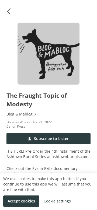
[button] (8, 11)
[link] (48, 114)
